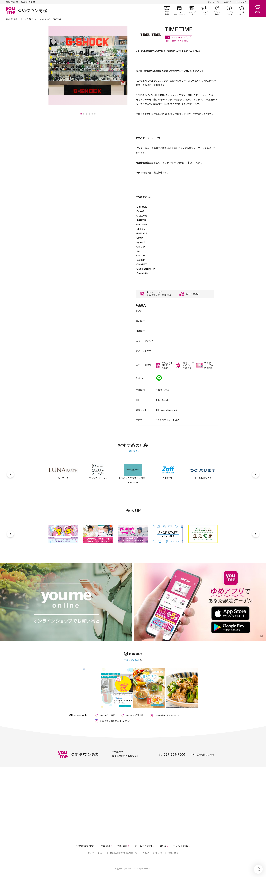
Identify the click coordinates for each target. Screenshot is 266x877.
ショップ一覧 (192, 10)
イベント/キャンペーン (179, 10)
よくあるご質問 (143, 846)
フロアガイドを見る (169, 420)
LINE (159, 378)
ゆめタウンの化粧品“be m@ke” (115, 721)
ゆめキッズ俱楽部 (134, 715)
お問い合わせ (173, 853)
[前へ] (10, 474)
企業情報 (106, 846)
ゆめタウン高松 (11, 19)
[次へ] (255, 474)
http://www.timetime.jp (167, 410)
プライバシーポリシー (96, 853)
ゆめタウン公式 (132, 660)
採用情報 (122, 846)
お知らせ (227, 2)
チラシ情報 (167, 10)
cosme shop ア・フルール (166, 715)
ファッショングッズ (42, 19)
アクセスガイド (213, 2)
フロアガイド (242, 10)
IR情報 (162, 846)
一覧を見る (132, 451)
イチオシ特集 (217, 10)
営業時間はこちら (205, 754)
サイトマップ (241, 2)
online (257, 8)
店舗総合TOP (10, 2)
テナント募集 (180, 846)
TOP (258, 869)
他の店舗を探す (26, 2)
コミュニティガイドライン (153, 853)
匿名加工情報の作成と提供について (123, 853)
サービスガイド (229, 10)
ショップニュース (204, 10)
